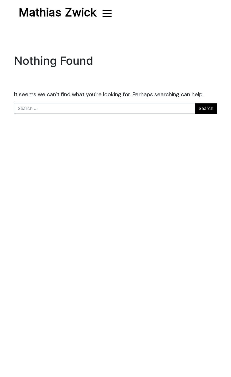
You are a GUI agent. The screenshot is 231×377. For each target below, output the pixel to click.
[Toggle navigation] (106, 13)
